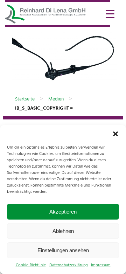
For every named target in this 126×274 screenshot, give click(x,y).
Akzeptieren (63, 212)
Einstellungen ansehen (63, 250)
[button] (115, 133)
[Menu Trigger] (110, 13)
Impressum (101, 265)
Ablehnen (63, 231)
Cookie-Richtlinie (31, 265)
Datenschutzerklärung (68, 265)
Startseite (25, 99)
